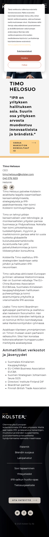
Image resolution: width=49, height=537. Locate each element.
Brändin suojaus (24, 452)
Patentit (24, 446)
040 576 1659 (10, 178)
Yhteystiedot (24, 474)
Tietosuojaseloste (24, 485)
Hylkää (24, 65)
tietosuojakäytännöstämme (19, 45)
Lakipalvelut (24, 458)
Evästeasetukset (24, 51)
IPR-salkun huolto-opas (24, 479)
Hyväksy (24, 58)
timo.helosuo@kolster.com (18, 174)
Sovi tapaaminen (24, 468)
